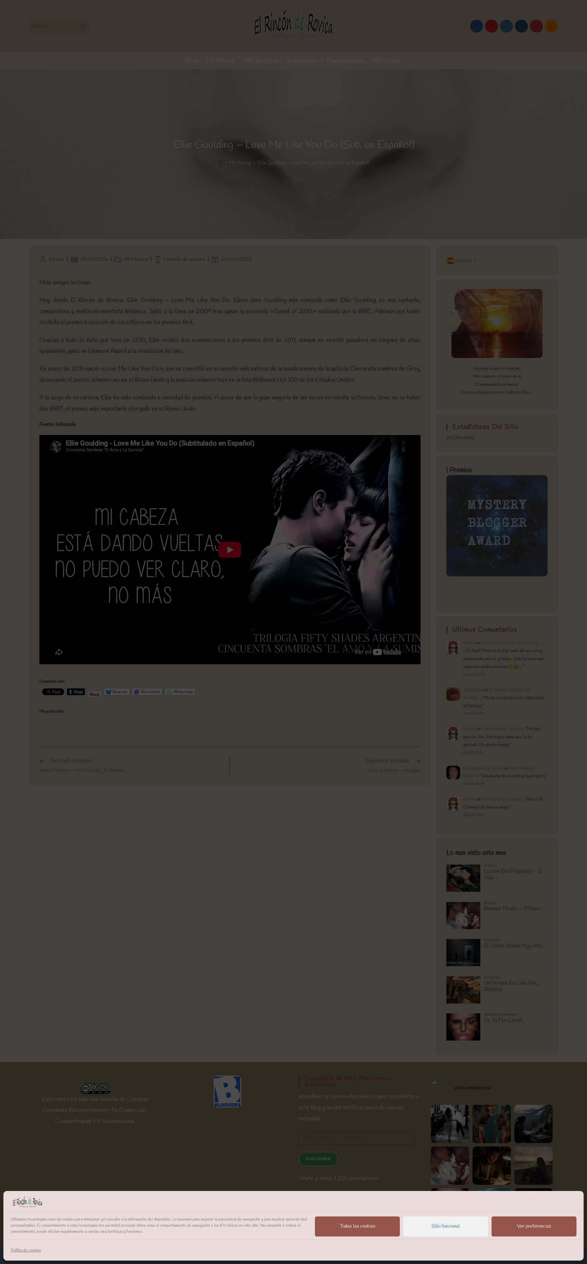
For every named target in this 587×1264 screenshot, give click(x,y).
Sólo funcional (445, 1226)
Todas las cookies (357, 1226)
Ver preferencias (534, 1226)
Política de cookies (26, 1250)
